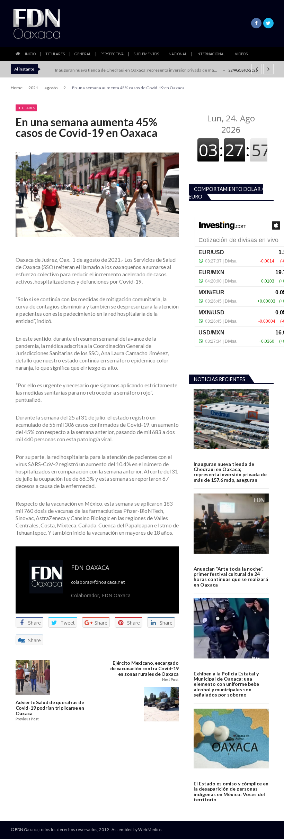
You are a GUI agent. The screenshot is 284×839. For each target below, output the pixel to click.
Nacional (178, 54)
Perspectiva (112, 54)
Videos (241, 54)
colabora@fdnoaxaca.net (98, 582)
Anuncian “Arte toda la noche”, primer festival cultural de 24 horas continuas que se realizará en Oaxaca (231, 577)
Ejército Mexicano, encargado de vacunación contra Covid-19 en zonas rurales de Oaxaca (144, 668)
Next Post (170, 680)
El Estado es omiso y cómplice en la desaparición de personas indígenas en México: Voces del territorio (231, 791)
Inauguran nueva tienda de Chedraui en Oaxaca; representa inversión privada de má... (136, 70)
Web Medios (150, 829)
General (82, 54)
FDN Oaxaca (90, 567)
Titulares (55, 54)
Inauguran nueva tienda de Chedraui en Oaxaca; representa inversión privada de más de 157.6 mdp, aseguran (230, 472)
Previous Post (27, 719)
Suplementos (146, 54)
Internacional (210, 54)
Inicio (30, 54)
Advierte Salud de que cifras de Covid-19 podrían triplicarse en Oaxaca (50, 708)
